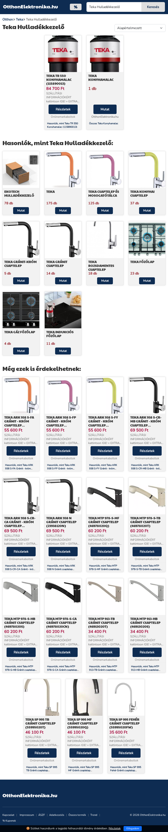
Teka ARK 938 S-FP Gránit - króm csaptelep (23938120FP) (61, 423)
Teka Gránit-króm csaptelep (20, 263)
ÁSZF (41, 815)
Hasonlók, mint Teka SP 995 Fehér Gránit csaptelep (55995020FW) (125, 770)
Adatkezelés (56, 815)
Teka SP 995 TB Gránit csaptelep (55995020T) (40, 723)
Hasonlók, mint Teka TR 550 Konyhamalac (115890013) (62, 125)
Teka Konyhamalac (101, 77)
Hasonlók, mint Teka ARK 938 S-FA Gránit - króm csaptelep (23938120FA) (19, 468)
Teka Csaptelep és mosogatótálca (103, 193)
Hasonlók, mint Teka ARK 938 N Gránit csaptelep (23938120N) (61, 569)
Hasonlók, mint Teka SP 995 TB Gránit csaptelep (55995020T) (41, 770)
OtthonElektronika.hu (30, 6)
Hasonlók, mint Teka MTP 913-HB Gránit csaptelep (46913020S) (145, 670)
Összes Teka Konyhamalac (103, 123)
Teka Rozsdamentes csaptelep (101, 265)
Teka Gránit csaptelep (56, 263)
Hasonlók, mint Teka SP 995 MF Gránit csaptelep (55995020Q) (83, 770)
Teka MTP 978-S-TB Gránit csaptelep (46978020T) (145, 522)
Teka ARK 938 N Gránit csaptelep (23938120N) (61, 522)
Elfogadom (132, 828)
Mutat (105, 109)
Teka (50, 191)
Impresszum (27, 815)
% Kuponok (9, 821)
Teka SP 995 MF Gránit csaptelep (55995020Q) (82, 723)
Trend (93, 815)
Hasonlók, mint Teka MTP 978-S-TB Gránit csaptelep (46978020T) (145, 569)
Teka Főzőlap (142, 261)
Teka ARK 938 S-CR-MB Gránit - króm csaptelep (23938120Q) (145, 423)
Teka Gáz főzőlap (19, 332)
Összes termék (77, 815)
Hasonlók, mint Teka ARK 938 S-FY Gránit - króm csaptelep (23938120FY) (103, 468)
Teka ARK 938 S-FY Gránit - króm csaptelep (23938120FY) (103, 423)
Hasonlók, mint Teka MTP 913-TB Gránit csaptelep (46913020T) (103, 670)
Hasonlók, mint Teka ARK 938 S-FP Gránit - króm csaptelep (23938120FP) (61, 468)
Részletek (63, 109)
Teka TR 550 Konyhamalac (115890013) (59, 79)
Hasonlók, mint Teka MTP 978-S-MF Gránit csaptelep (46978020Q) (104, 569)
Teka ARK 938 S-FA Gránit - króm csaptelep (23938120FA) (19, 423)
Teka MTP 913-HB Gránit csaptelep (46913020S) (145, 622)
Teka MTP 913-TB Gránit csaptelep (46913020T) (103, 622)
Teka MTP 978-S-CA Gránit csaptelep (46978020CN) (61, 622)
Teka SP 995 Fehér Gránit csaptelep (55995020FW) (124, 723)
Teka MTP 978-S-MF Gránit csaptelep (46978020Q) (103, 522)
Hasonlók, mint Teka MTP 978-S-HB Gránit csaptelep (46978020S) (20, 670)
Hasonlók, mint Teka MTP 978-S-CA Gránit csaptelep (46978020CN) (62, 670)
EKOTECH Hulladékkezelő (19, 193)
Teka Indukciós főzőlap (60, 334)
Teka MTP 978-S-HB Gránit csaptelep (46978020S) (19, 622)
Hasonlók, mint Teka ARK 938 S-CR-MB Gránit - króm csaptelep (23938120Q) (146, 468)
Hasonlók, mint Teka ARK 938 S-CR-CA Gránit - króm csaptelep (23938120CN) (20, 569)
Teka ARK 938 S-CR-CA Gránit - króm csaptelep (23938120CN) (19, 524)
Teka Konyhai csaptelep (142, 193)
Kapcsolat (8, 815)
